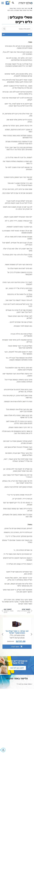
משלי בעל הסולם (27, 10)
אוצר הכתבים (20, 8)
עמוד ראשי (27, 8)
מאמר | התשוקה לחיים (8, 610)
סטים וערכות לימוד (17, 638)
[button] (3, 750)
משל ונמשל (13, 8)
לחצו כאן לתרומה (17, 668)
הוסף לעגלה (15, 647)
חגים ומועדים (19, 635)
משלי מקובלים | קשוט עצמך (23, 610)
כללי (11, 635)
